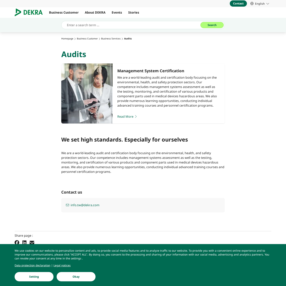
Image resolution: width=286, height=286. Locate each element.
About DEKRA (95, 12)
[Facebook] (17, 242)
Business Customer (64, 12)
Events (117, 12)
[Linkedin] (24, 242)
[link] (259, 3)
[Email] (32, 242)
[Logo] (30, 12)
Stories (133, 12)
